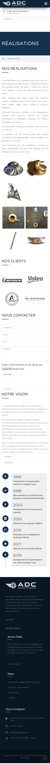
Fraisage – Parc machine (19, 687)
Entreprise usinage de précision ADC (24, 682)
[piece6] (37, 241)
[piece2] (37, 169)
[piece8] (37, 218)
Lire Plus (9, 620)
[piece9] (13, 218)
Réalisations (14, 692)
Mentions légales (13, 628)
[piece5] (13, 241)
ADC (24, 406)
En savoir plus (13, 664)
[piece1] (13, 169)
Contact (12, 697)
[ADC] (13, 3)
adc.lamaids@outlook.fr (19, 732)
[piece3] (13, 192)
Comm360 (25, 758)
